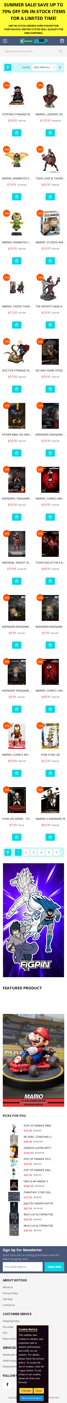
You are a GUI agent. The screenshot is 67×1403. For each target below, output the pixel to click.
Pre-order (8, 1327)
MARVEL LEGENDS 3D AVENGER (50, 114)
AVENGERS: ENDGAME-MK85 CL (17, 498)
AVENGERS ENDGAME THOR (50, 434)
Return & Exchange (13, 1338)
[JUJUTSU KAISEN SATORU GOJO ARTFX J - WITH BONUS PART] (15, 1209)
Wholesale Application (15, 1354)
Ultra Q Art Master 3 (36, 1181)
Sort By (26, 67)
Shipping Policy (11, 1321)
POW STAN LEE (50, 754)
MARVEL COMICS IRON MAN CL (17, 754)
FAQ (5, 1332)
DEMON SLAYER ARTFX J (39, 1148)
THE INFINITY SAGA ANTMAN (50, 306)
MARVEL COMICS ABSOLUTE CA (50, 498)
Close (39, 1390)
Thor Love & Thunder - (50, 178)
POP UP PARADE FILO (37, 1159)
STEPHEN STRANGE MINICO (17, 114)
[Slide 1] (33, 1049)
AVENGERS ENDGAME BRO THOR (17, 690)
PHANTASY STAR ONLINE (39, 1192)
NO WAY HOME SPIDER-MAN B (50, 370)
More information (32, 1398)
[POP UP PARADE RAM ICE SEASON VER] (15, 1131)
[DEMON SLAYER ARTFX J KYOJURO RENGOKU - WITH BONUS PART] (15, 1153)
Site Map (8, 1299)
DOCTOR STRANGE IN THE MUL (17, 370)
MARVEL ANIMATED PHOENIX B (17, 178)
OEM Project (9, 1360)
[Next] (56, 852)
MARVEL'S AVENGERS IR (50, 819)
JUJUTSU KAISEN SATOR (38, 1203)
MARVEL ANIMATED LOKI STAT (17, 242)
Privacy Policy (10, 1293)
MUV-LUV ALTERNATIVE (38, 1214)
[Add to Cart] (16, 132)
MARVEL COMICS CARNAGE (50, 690)
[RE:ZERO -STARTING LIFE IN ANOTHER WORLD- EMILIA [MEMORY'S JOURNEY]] (15, 1142)
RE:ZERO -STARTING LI (38, 1137)
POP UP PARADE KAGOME (40, 1170)
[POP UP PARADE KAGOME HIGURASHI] (15, 1176)
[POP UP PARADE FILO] (15, 1164)
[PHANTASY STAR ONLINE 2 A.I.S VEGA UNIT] (15, 1198)
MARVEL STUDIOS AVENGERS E (50, 242)
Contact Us (9, 1305)
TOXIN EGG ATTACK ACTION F (50, 562)
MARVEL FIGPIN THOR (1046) (17, 306)
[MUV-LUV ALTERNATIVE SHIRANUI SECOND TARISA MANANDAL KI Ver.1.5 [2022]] (15, 1220)
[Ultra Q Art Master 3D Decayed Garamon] (15, 1187)
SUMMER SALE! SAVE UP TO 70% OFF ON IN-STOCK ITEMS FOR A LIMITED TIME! (33, 11)
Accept (27, 1390)
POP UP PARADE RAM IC (39, 1125)
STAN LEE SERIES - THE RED (17, 819)
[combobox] (33, 51)
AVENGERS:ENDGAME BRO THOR (17, 626)
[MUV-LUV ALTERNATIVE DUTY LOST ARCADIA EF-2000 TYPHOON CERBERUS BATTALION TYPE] (15, 1231)
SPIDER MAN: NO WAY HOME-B (17, 434)
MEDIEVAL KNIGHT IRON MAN (17, 562)
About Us (8, 1287)
